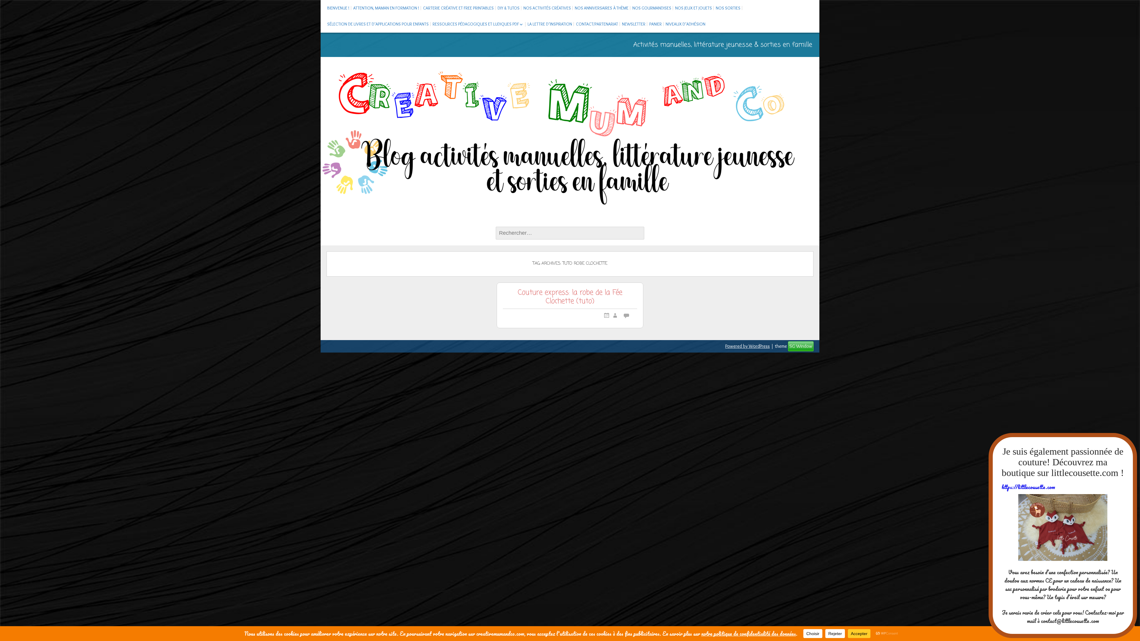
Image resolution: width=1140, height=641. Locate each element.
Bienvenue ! (338, 8)
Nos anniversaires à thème (601, 8)
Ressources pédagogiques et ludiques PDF (476, 24)
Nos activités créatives (547, 8)
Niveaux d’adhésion (685, 24)
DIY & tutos (509, 8)
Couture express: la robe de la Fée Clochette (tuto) (570, 298)
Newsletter (633, 24)
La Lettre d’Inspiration (550, 24)
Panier (655, 24)
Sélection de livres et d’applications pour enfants (378, 24)
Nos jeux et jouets (693, 8)
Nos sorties (728, 8)
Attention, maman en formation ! (386, 8)
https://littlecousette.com (1028, 487)
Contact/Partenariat (597, 24)
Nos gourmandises (651, 8)
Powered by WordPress (747, 346)
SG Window (800, 346)
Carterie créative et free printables (458, 8)
